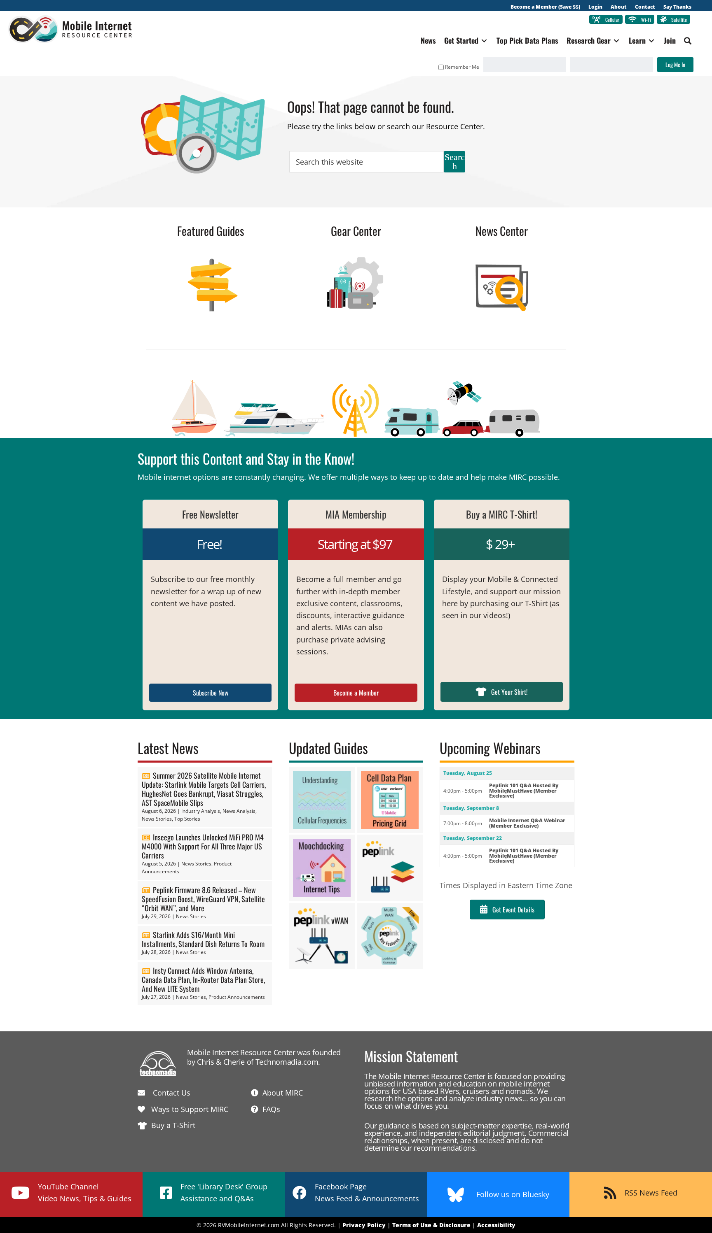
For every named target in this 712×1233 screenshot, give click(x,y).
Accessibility (496, 1225)
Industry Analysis (200, 810)
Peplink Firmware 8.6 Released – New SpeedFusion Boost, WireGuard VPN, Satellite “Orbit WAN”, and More (203, 898)
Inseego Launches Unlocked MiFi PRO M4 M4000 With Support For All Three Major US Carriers (203, 846)
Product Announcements (236, 996)
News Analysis (238, 810)
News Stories (157, 818)
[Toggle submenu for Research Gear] (616, 40)
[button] (688, 40)
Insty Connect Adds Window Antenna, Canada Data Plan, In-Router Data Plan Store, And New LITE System (203, 979)
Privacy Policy (364, 1225)
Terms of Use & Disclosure (431, 1225)
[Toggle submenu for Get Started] (484, 40)
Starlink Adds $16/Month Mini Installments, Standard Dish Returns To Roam (203, 939)
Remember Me (462, 66)
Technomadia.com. (287, 1062)
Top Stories (187, 818)
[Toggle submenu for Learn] (651, 40)
